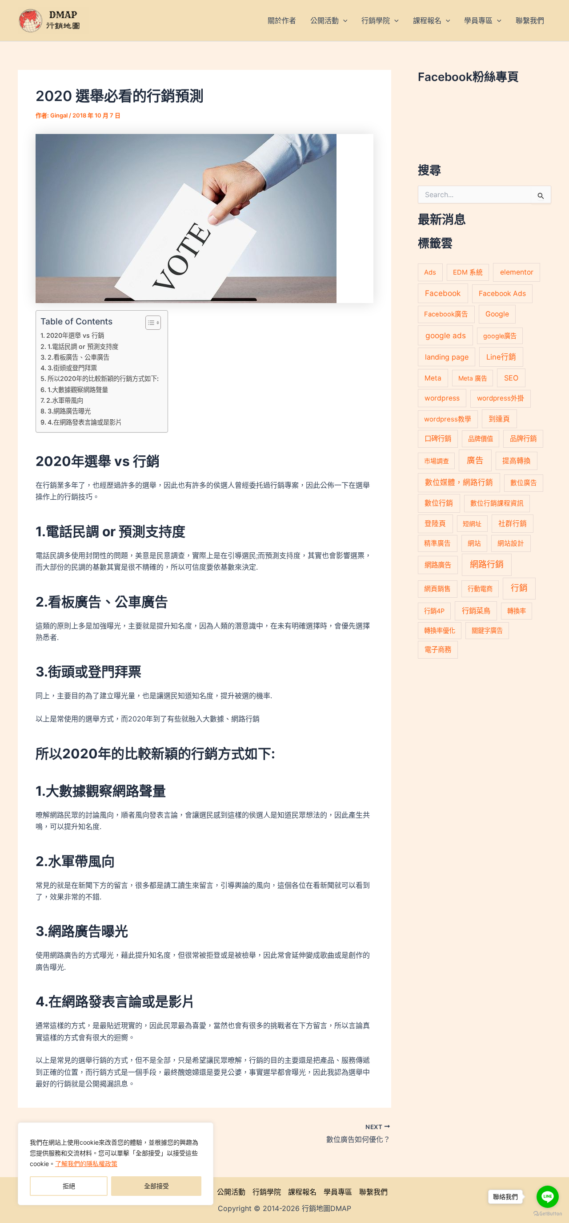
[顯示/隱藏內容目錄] (149, 322)
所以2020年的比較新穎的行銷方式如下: (103, 378)
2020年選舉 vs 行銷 (75, 335)
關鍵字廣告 (487, 630)
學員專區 (338, 1191)
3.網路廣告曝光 (69, 411)
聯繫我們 (373, 1191)
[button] (343, 20)
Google (497, 314)
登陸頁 (435, 523)
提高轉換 (516, 461)
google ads (445, 335)
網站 (474, 543)
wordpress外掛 (500, 398)
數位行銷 (439, 503)
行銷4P (434, 611)
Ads (430, 272)
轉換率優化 (439, 630)
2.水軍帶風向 (64, 400)
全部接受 (156, 1186)
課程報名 (302, 1191)
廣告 (475, 460)
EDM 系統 (468, 272)
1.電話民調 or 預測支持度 (83, 346)
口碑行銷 (438, 438)
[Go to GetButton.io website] (547, 1214)
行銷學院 (266, 1191)
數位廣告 (523, 483)
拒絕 (69, 1186)
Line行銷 (501, 356)
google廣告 (500, 336)
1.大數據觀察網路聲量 (78, 389)
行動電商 (480, 588)
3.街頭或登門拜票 (72, 368)
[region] (115, 1163)
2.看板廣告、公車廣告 (78, 357)
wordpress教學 (447, 419)
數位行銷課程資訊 (497, 503)
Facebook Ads (502, 293)
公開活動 (231, 1191)
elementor (516, 272)
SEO (511, 377)
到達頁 (499, 418)
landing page (447, 356)
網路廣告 (438, 565)
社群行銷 (512, 523)
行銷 (519, 588)
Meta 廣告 (472, 378)
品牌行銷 (523, 438)
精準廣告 (437, 543)
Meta (433, 378)
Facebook (443, 293)
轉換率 (516, 611)
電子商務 (438, 649)
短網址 (472, 523)
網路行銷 (487, 564)
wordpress (442, 398)
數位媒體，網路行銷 (459, 482)
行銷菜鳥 (476, 610)
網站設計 (510, 543)
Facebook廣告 (446, 314)
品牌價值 (480, 438)
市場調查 (436, 461)
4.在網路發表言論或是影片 (85, 422)
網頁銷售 (437, 588)
